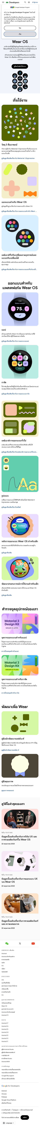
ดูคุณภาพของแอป (8, 791)
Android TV (5, 1015)
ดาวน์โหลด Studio (7, 1058)
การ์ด (4, 382)
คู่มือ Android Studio (8, 1049)
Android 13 (5, 1035)
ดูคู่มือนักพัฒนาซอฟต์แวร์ (10, 750)
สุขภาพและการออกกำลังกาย (9, 986)
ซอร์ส (3, 962)
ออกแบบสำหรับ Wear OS (14, 202)
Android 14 (5, 1032)
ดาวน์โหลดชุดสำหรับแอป (10, 651)
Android (4, 953)
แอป (4, 329)
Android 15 (5, 1029)
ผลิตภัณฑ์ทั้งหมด (6, 1103)
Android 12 (5, 1038)
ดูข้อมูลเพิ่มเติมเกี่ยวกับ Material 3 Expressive (18, 158)
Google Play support (8, 1075)
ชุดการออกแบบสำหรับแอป (14, 637)
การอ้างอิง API (5, 1055)
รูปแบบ (5, 495)
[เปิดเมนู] (3, 2)
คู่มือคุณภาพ (7, 781)
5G (2, 995)
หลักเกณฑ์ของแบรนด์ (26, 1110)
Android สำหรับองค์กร (8, 956)
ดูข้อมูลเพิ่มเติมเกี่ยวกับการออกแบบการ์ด (15, 394)
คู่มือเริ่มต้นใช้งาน (20, 66)
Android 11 (5, 1041)
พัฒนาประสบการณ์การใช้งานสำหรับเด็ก (20, 583)
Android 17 (5, 1023)
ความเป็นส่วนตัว (6, 992)
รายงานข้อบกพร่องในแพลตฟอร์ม (11, 1069)
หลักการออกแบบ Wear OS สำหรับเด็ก (20, 541)
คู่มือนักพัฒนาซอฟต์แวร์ (13, 738)
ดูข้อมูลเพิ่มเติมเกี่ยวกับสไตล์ (11, 507)
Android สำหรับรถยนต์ (8, 1012)
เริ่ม (20, 34)
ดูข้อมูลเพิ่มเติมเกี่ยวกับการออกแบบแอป (15, 341)
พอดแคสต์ (4, 972)
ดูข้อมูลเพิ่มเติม (7, 553)
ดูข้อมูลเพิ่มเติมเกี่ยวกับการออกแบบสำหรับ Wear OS (20, 211)
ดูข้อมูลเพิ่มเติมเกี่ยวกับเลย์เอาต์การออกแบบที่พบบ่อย (20, 452)
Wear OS (4, 1006)
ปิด (20, 28)
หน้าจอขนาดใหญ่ (6, 1003)
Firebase (4, 1097)
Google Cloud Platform (9, 1100)
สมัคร (25, 1117)
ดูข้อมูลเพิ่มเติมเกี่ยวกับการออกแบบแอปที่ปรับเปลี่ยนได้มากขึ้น (20, 269)
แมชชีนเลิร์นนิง (6, 983)
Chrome (4, 1094)
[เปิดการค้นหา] (25, 2)
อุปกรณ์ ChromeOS (7, 1009)
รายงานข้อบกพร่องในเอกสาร (9, 1072)
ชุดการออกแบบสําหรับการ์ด (14, 679)
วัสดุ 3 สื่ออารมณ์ (9, 144)
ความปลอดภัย (5, 959)
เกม (3, 980)
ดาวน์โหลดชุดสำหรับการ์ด (10, 693)
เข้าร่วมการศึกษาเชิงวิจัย (8, 1079)
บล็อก (3, 969)
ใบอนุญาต (15, 1110)
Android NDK (6, 1061)
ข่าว (2, 966)
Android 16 (5, 1026)
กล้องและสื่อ (5, 989)
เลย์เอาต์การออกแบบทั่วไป (14, 440)
